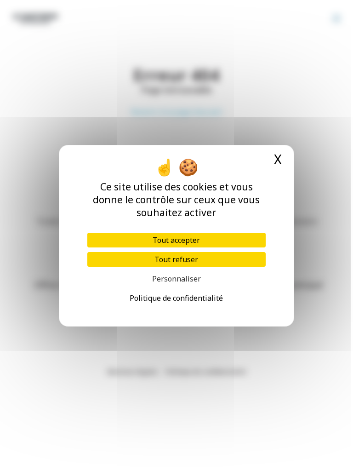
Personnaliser (176, 279)
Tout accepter (176, 240)
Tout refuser (176, 259)
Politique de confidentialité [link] (176, 298)
